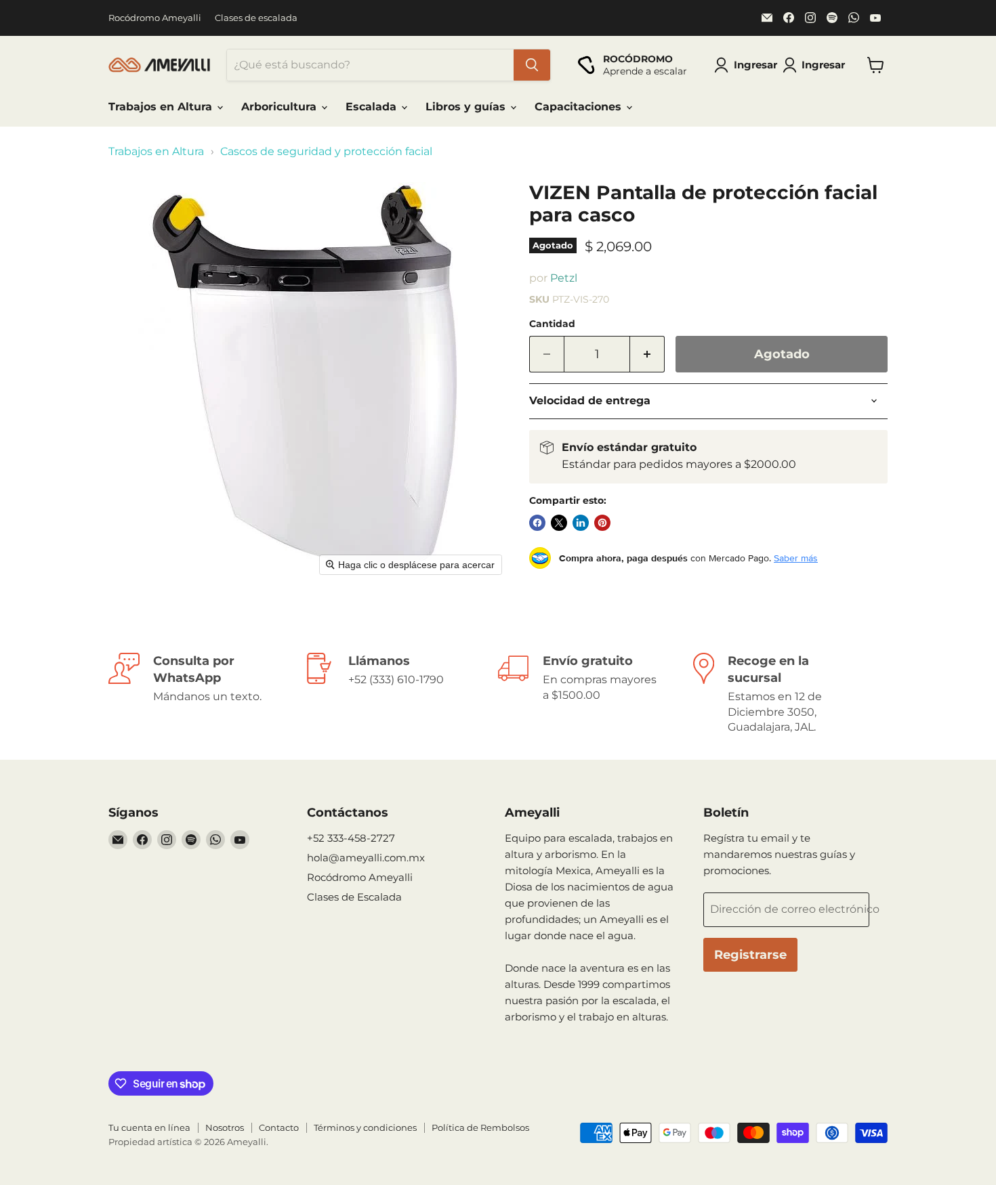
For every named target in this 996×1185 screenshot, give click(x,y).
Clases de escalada (256, 18)
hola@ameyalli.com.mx (366, 857)
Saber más (796, 558)
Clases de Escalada (354, 896)
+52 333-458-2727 (351, 838)
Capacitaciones (580, 106)
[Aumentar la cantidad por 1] (647, 354)
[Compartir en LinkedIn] (581, 523)
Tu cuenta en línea (149, 1127)
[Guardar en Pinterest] (602, 523)
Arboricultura (280, 106)
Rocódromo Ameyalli (154, 18)
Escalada (373, 106)
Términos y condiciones (365, 1127)
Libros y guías (467, 106)
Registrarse (750, 954)
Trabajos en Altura (161, 106)
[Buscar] (532, 65)
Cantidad (552, 323)
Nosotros (224, 1127)
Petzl (563, 278)
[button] (816, 65)
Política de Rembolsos (480, 1127)
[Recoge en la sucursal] (790, 694)
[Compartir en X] (559, 523)
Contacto (279, 1127)
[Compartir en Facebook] (537, 523)
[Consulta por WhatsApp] (206, 694)
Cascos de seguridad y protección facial (326, 151)
